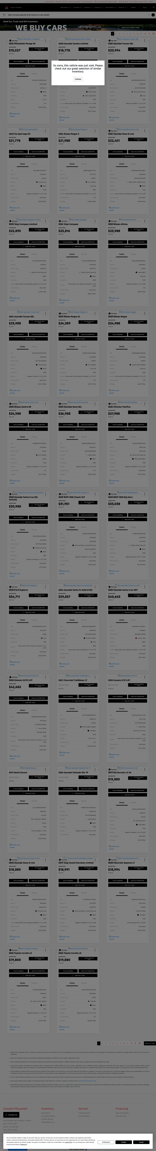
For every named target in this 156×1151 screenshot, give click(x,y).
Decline (124, 1142)
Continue (78, 79)
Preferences (106, 1142)
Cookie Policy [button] (68, 1142)
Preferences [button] (23, 1144)
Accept (141, 1142)
